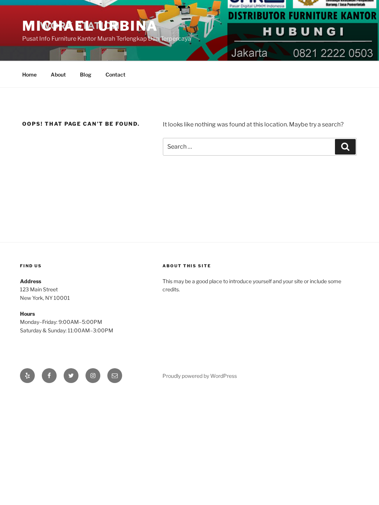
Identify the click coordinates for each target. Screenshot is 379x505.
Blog (85, 74)
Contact (115, 74)
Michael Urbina (90, 26)
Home (29, 74)
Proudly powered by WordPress (199, 376)
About (58, 74)
